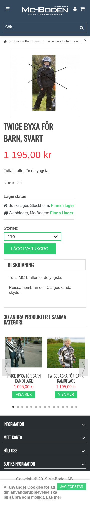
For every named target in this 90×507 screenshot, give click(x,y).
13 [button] (67, 407)
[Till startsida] (5, 41)
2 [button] (18, 407)
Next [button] (83, 367)
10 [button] (54, 407)
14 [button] (72, 407)
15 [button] (77, 407)
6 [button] (36, 407)
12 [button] (63, 407)
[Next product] (85, 41)
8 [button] (45, 407)
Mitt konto (13, 437)
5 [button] (31, 407)
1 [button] (13, 407)
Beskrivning (21, 265)
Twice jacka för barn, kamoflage (66, 378)
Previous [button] (6, 367)
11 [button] (59, 407)
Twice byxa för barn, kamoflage (24, 378)
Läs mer (53, 497)
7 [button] (41, 407)
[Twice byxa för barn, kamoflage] (23, 352)
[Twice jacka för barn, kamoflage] (66, 352)
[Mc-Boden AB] (45, 9)
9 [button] (49, 407)
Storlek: (12, 228)
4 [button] (27, 407)
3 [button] (23, 407)
